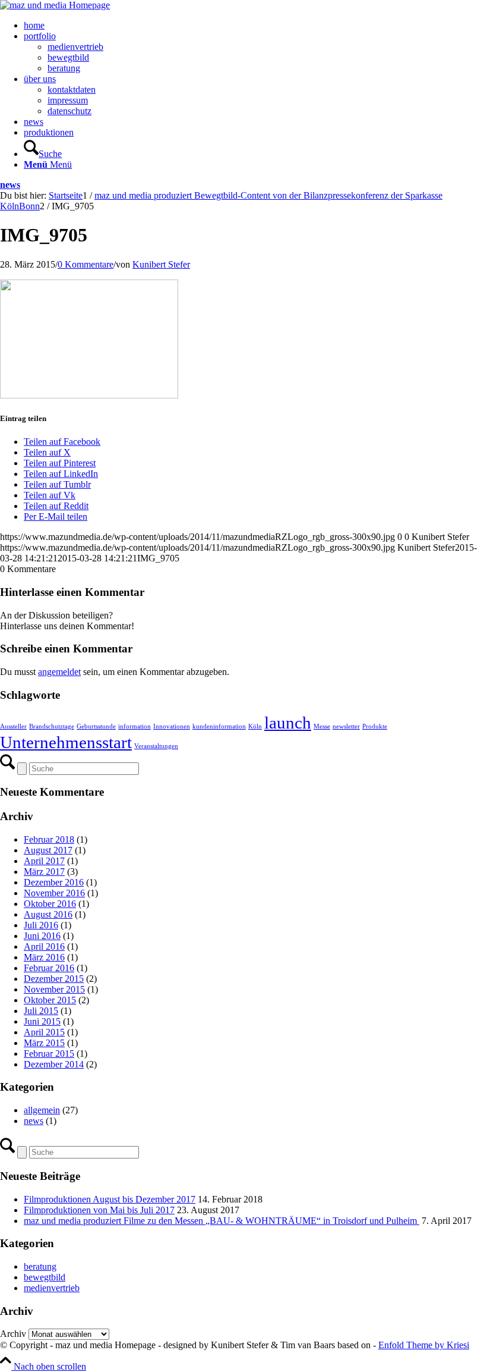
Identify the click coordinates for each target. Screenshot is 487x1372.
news (10, 185)
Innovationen (171, 726)
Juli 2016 (41, 925)
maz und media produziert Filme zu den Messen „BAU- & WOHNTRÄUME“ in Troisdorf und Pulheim (221, 1221)
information (134, 726)
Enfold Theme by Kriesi (423, 1345)
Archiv (13, 1334)
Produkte (374, 726)
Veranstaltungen (156, 746)
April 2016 (44, 946)
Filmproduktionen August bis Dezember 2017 (109, 1199)
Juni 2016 (42, 936)
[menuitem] (255, 25)
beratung (40, 1266)
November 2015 (54, 989)
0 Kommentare (85, 264)
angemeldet (59, 672)
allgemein (42, 1110)
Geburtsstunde (96, 726)
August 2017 (48, 850)
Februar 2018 (49, 839)
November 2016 (54, 893)
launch (287, 722)
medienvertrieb (52, 1288)
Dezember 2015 (54, 979)
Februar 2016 (49, 968)
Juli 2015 (41, 1011)
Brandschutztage (51, 726)
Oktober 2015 (50, 1000)
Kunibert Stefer (161, 264)
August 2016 (48, 914)
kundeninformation (219, 726)
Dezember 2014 (54, 1064)
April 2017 (44, 861)
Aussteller (13, 726)
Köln (255, 726)
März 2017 (44, 871)
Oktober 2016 (50, 904)
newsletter (346, 726)
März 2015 (44, 1043)
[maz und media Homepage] (55, 5)
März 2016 (44, 957)
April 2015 (44, 1032)
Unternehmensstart (66, 742)
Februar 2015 (49, 1053)
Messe (322, 726)
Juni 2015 (42, 1021)
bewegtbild (44, 1277)
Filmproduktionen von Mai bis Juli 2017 (99, 1210)
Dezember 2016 (54, 882)
